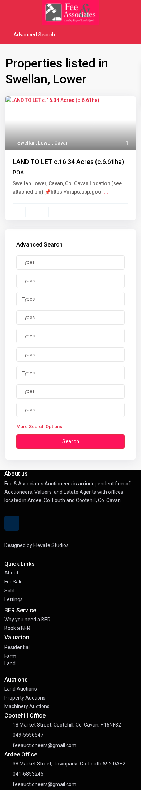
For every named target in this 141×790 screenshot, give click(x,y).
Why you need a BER (27, 619)
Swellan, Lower (34, 143)
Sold (9, 591)
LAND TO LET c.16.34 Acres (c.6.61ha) (68, 161)
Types (28, 262)
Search (70, 441)
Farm (10, 656)
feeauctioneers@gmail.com (44, 745)
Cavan (61, 143)
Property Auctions (25, 698)
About (11, 573)
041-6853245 (28, 774)
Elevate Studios (51, 545)
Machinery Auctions (27, 706)
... (106, 192)
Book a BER (17, 628)
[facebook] (11, 523)
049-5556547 (28, 735)
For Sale (13, 582)
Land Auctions (20, 689)
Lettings (13, 599)
